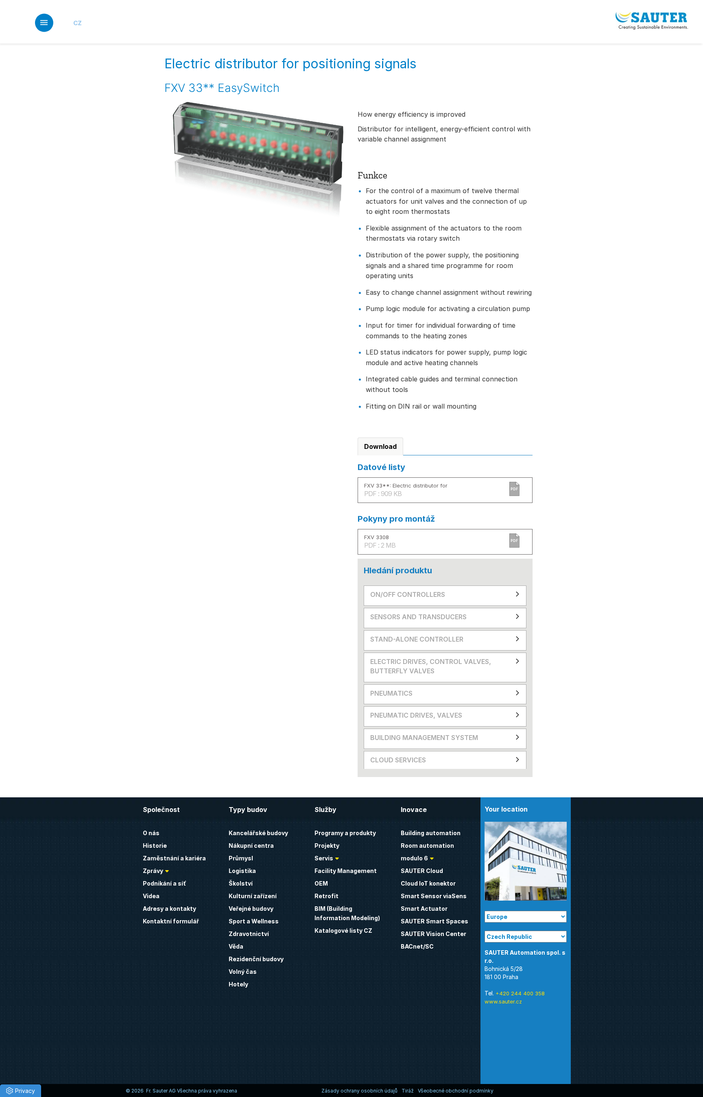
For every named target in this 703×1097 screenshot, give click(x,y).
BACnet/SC (417, 946)
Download (380, 446)
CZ (77, 23)
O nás (151, 832)
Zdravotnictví (249, 933)
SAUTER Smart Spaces (434, 921)
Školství (241, 883)
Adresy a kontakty (169, 908)
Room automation (427, 845)
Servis (323, 858)
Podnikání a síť (164, 883)
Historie (155, 845)
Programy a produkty (345, 832)
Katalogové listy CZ (343, 930)
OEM (321, 883)
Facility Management (345, 870)
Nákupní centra (251, 845)
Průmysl (241, 858)
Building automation (431, 832)
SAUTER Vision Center (433, 933)
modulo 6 (414, 858)
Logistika (242, 870)
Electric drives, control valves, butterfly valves (430, 666)
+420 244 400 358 (520, 993)
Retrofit (326, 895)
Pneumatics (391, 693)
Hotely (238, 984)
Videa (151, 895)
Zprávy (153, 870)
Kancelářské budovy (258, 832)
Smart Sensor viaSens (434, 895)
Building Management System (424, 738)
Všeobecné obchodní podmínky (455, 1091)
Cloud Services (398, 760)
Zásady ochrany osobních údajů (359, 1091)
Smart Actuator (424, 908)
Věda (236, 946)
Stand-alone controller (416, 639)
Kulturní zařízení (253, 895)
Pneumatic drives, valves (416, 715)
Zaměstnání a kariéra (174, 858)
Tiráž (408, 1091)
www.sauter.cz (503, 1001)
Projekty (326, 845)
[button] (20, 1090)
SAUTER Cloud (422, 870)
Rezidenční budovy (256, 959)
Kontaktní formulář (171, 921)
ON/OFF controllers (407, 594)
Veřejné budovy (251, 908)
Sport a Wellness (254, 921)
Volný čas (243, 971)
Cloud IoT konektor (428, 883)
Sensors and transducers (418, 617)
